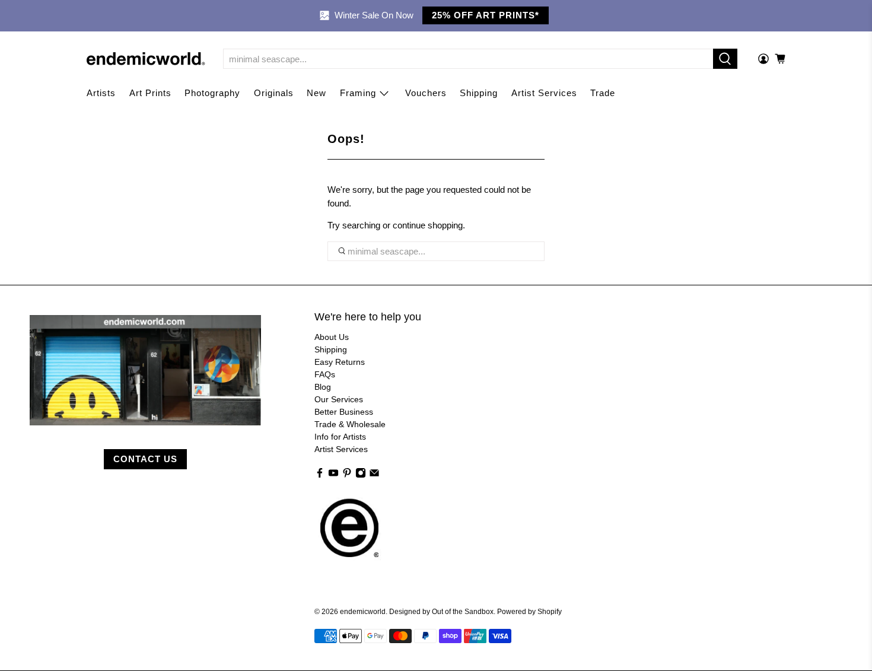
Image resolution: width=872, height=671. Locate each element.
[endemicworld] (146, 59)
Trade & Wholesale (350, 424)
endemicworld (363, 611)
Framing (358, 93)
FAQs (324, 374)
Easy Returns (339, 362)
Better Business (343, 411)
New (316, 93)
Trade (602, 93)
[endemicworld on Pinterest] (347, 475)
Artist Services (544, 93)
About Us (331, 337)
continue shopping (428, 225)
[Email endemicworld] (374, 475)
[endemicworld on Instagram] (360, 475)
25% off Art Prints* (485, 15)
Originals (274, 93)
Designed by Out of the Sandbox (441, 611)
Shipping (479, 93)
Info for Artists (340, 436)
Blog (322, 387)
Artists (101, 93)
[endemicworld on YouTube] (333, 475)
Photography (212, 93)
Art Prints (150, 93)
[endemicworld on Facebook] (319, 475)
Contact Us (145, 459)
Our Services (338, 399)
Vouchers (426, 93)
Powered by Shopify (529, 611)
